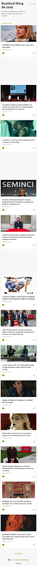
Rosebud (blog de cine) (12, 5)
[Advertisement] (18, 71)
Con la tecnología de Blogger (19, 560)
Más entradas (18, 553)
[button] (34, 53)
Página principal (7, 23)
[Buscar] (30, 3)
